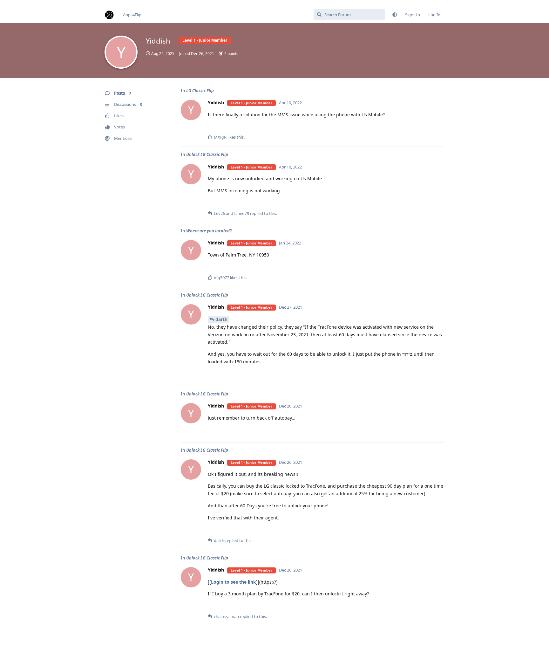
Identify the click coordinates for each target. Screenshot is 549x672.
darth (221, 319)
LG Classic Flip (200, 90)
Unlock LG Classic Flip (207, 154)
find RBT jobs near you (21, 3)
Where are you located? (209, 231)
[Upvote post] (419, 127)
